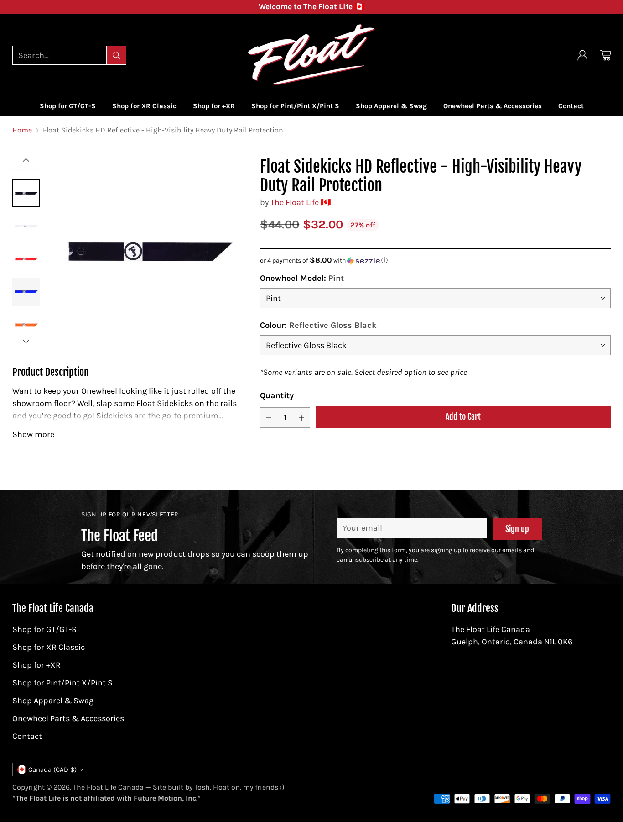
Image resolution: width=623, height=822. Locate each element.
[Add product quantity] (301, 417)
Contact (27, 736)
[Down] (26, 341)
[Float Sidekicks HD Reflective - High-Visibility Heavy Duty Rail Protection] (147, 250)
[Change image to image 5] (26, 226)
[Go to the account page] (582, 55)
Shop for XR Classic (48, 647)
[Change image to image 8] (26, 324)
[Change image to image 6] (26, 259)
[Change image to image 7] (26, 292)
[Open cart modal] (605, 55)
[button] (435, 260)
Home (22, 130)
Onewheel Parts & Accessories (68, 718)
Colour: (318, 325)
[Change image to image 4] (26, 193)
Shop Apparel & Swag (52, 701)
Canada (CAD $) (52, 769)
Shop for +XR (36, 665)
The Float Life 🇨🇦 (300, 202)
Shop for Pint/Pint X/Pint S (62, 683)
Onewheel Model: (302, 278)
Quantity (277, 395)
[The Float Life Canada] (311, 55)
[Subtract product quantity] (268, 417)
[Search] (116, 55)
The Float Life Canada (108, 787)
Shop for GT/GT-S (44, 629)
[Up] (26, 160)
